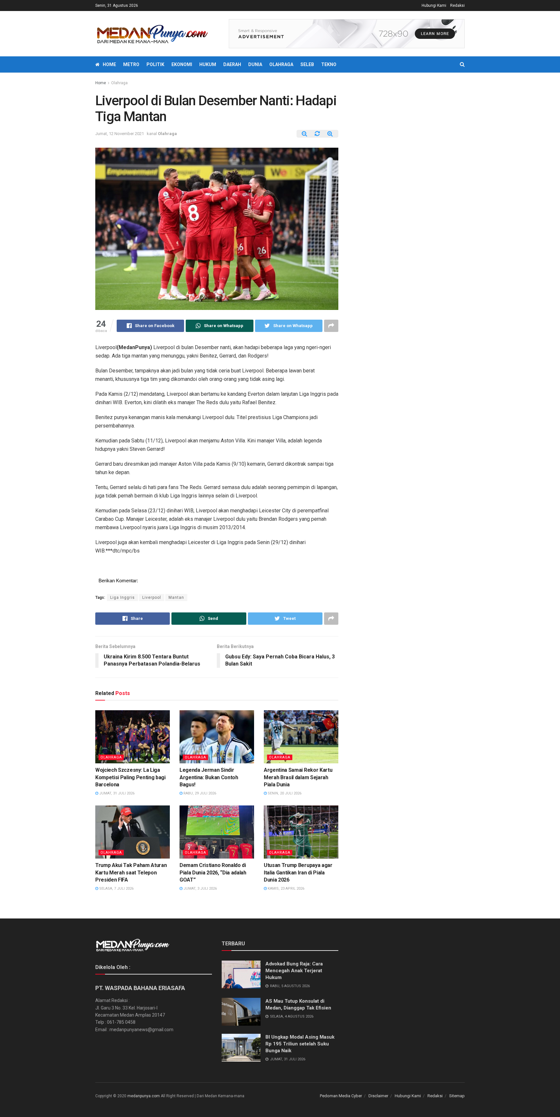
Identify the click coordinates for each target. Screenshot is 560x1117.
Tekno (328, 64)
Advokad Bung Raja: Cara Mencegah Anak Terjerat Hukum (294, 970)
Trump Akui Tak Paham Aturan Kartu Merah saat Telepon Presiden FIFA (131, 872)
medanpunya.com (143, 1096)
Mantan (176, 597)
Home (109, 64)
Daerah (232, 64)
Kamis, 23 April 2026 (285, 888)
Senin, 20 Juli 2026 (284, 793)
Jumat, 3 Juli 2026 (199, 888)
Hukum (207, 64)
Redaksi (457, 5)
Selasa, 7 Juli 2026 (116, 888)
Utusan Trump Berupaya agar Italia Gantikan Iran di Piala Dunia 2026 (298, 872)
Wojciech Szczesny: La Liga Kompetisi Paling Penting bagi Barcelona (130, 777)
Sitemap (457, 1095)
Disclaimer (378, 1095)
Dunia (255, 64)
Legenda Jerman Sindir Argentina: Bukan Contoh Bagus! (209, 777)
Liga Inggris (122, 597)
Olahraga (281, 64)
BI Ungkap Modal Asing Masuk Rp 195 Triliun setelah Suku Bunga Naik (299, 1044)
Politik (155, 64)
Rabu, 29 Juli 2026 (199, 793)
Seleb (307, 64)
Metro (131, 64)
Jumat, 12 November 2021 (119, 133)
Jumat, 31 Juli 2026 (116, 793)
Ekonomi (181, 64)
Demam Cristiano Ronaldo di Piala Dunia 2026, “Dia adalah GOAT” (213, 872)
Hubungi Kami (434, 5)
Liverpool (151, 597)
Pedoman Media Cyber (341, 1095)
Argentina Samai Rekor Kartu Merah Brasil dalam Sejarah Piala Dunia (298, 777)
